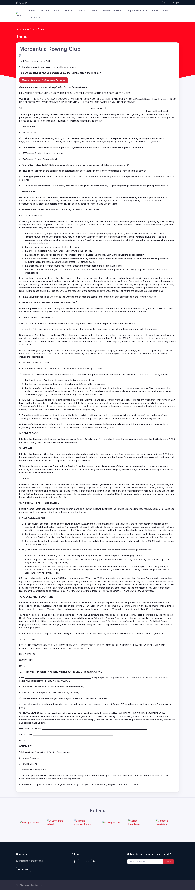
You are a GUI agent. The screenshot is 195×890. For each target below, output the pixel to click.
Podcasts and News (113, 10)
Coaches (81, 10)
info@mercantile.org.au (31, 860)
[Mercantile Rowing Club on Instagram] (23, 2)
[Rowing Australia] (29, 822)
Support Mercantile (137, 10)
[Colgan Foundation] (138, 822)
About (57, 10)
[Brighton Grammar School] (84, 822)
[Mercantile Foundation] (165, 822)
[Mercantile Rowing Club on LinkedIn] (26, 2)
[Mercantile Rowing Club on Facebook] (17, 2)
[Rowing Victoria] (111, 822)
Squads (68, 10)
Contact (95, 10)
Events (155, 10)
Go (168, 861)
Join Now (44, 10)
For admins (23, 869)
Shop (165, 10)
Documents (34, 17)
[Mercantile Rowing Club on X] (20, 2)
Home (32, 10)
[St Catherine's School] (57, 822)
